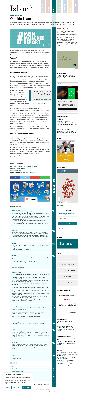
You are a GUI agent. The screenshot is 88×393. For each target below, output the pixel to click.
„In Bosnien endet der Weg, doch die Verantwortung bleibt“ (66, 364)
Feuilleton (76, 6)
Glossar (67, 258)
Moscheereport (66, 76)
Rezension (67, 77)
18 (54, 186)
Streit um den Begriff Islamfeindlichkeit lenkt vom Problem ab (66, 361)
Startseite (43, 6)
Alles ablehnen (16, 387)
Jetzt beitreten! (67, 109)
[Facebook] (15, 177)
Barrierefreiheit (39, 391)
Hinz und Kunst (67, 282)
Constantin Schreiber (62, 75)
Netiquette (47, 384)
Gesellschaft (59, 6)
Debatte (54, 6)
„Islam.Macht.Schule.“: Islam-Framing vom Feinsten (23, 166)
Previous (59, 303)
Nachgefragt (67, 276)
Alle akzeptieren (26, 387)
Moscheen (59, 76)
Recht (70, 6)
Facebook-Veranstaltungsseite (44, 99)
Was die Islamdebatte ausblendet (66, 341)
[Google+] (35, 177)
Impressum (34, 391)
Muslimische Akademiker (67, 264)
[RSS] (54, 189)
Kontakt (30, 391)
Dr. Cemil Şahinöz (63, 28)
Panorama (65, 6)
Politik (48, 6)
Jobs (44, 391)
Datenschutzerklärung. (69, 230)
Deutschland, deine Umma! (67, 270)
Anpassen (8, 387)
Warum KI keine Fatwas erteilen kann (66, 358)
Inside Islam (71, 75)
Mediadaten (52, 391)
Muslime (73, 76)
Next (75, 303)
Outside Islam (60, 77)
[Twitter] (25, 177)
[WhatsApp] (45, 177)
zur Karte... (60, 205)
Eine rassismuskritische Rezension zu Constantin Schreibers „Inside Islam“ (28, 169)
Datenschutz (57, 391)
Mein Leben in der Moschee (22, 172)
